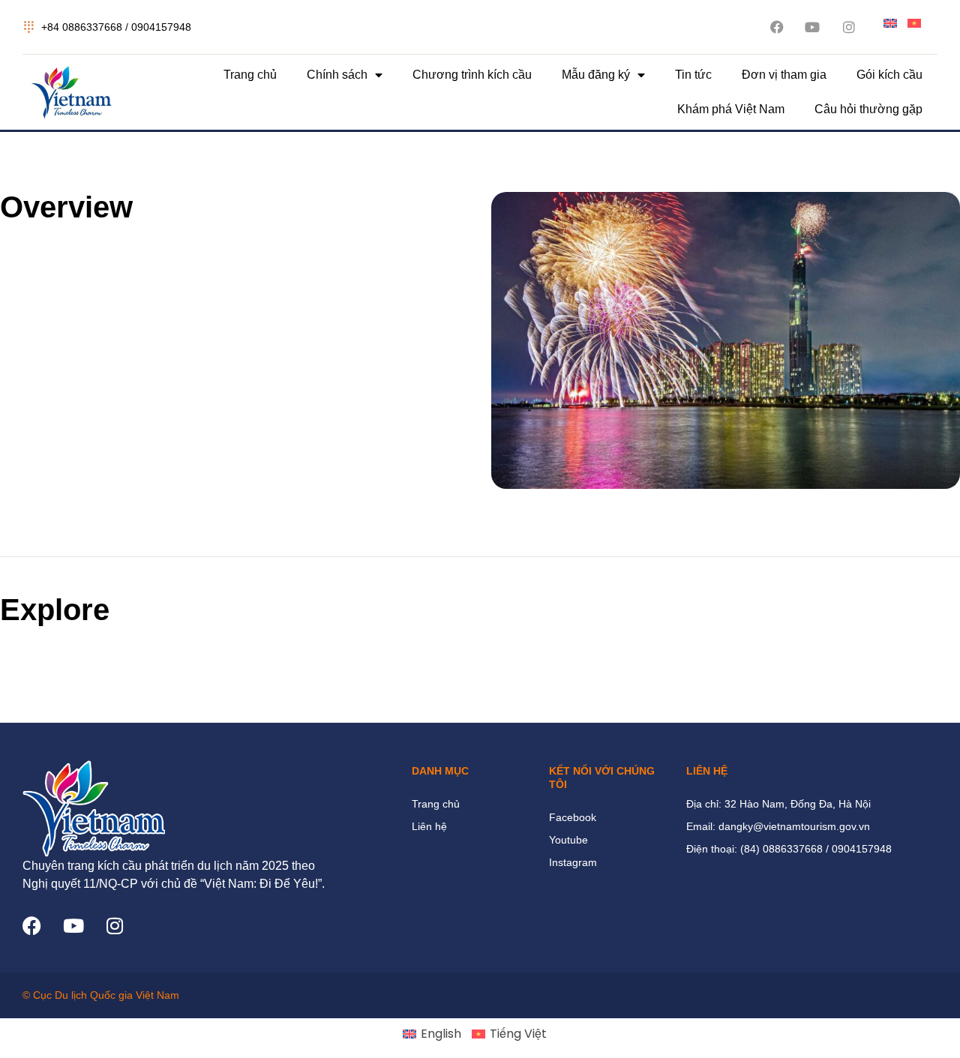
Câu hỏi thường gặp (868, 109)
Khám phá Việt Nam (730, 109)
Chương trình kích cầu (472, 74)
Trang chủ (250, 74)
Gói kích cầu (889, 74)
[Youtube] (73, 925)
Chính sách (337, 74)
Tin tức (693, 74)
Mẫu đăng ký (596, 74)
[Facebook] (31, 925)
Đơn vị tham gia (784, 74)
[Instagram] (114, 925)
